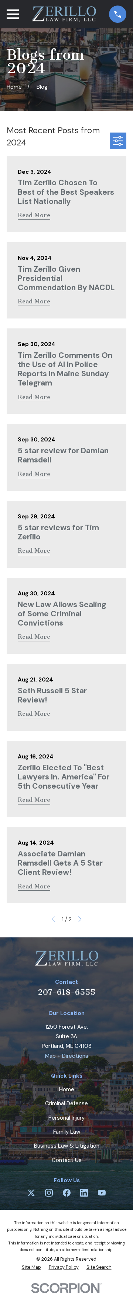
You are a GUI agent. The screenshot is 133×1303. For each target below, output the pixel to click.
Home (66, 1089)
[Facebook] (67, 1193)
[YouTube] (102, 1193)
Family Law (66, 1131)
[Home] (64, 14)
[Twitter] (31, 1193)
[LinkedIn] (84, 1193)
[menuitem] (31, 1268)
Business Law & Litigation (66, 1145)
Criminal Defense (66, 1103)
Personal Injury (66, 1117)
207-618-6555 (66, 992)
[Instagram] (49, 1193)
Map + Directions (66, 1056)
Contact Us (67, 1160)
